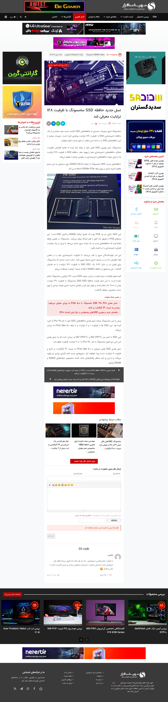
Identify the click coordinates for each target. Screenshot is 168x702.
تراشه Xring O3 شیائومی (74, 54)
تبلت (156, 227)
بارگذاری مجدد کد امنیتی (83, 515)
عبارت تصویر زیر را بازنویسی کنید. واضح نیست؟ (98, 515)
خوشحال (59, 484)
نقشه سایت (68, 676)
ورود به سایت (67, 683)
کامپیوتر (156, 214)
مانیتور (155, 241)
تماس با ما (68, 672)
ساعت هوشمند (156, 268)
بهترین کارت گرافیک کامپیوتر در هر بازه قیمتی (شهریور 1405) (154, 176)
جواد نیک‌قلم (116, 123)
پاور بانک (136, 241)
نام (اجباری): (116, 474)
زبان (65, 484)
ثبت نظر (51, 536)
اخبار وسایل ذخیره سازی (58, 65)
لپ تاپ (136, 227)
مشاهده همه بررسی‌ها (12, 594)
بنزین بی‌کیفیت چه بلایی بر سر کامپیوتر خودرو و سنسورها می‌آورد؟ (29, 129)
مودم (136, 254)
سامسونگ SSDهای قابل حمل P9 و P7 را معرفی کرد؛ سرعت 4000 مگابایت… (110, 445)
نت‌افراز (117, 682)
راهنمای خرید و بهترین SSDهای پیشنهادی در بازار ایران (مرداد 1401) (88, 312)
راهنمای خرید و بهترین (94, 672)
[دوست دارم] (110, 575)
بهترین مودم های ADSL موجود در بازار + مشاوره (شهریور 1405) (154, 163)
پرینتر (156, 254)
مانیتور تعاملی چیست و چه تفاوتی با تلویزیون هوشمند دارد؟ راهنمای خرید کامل (29, 155)
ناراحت (68, 484)
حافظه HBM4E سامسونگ (95, 54)
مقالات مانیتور (36, 149)
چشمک (71, 484)
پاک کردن (53, 484)
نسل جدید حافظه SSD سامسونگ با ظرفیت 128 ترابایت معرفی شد (84, 113)
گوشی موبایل (136, 214)
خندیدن (56, 484)
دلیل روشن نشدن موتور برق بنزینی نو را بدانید (29, 143)
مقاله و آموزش (36, 138)
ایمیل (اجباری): (77, 474)
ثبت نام (99, 683)
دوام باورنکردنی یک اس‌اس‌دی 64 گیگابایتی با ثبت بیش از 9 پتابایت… (58, 445)
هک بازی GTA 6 (56, 54)
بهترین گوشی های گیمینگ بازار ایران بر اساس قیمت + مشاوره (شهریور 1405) (153, 188)
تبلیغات (99, 676)
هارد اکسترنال (136, 268)
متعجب (62, 484)
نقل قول (49, 484)
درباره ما (99, 679)
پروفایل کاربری (67, 679)
